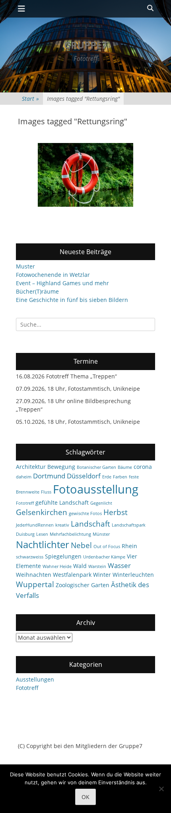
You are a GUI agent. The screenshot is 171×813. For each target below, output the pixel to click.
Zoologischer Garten (82, 585)
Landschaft (90, 524)
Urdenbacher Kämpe (104, 557)
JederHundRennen (35, 525)
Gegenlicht (101, 503)
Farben (120, 477)
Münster (101, 534)
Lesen (42, 534)
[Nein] (161, 789)
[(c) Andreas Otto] (85, 175)
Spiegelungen (63, 556)
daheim (23, 477)
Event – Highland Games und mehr (62, 283)
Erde (106, 477)
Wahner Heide (57, 566)
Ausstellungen (35, 679)
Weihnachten (33, 574)
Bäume (125, 467)
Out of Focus (106, 546)
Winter (102, 574)
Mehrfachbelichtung (70, 534)
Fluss (46, 492)
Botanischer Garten (96, 467)
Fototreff (25, 503)
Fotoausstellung (95, 489)
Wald (80, 566)
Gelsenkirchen (41, 512)
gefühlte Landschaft (62, 502)
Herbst (115, 512)
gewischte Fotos (85, 513)
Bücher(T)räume (37, 291)
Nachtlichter (42, 544)
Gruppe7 (85, 44)
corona (143, 466)
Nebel (81, 545)
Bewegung (61, 466)
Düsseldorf (84, 475)
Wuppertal (35, 584)
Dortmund (49, 475)
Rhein (129, 546)
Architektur (31, 466)
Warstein (97, 566)
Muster (25, 266)
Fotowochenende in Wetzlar (53, 274)
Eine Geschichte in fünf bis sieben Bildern (72, 300)
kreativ (62, 525)
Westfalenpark (72, 574)
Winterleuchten (133, 574)
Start (30, 98)
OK (85, 797)
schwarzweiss (29, 557)
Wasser (119, 565)
